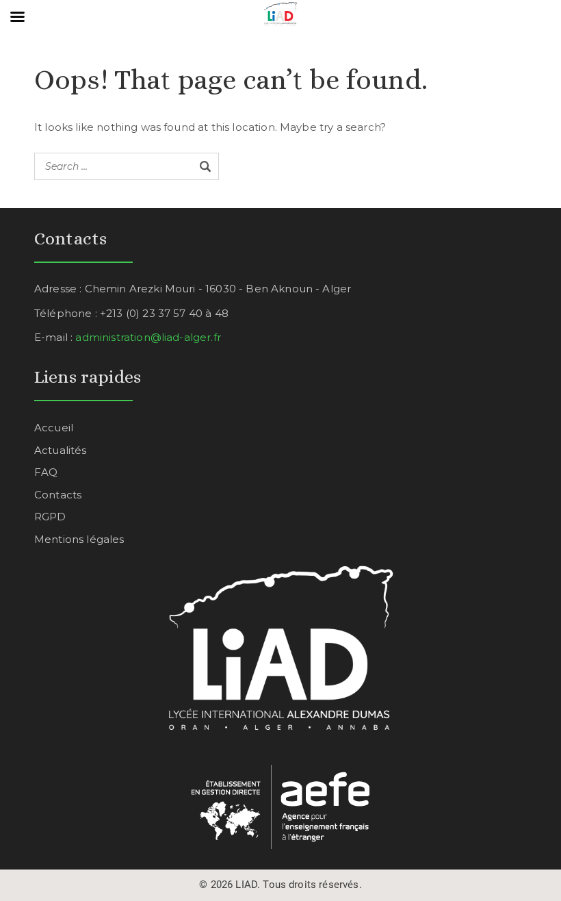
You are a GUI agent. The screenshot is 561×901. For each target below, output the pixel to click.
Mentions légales (79, 539)
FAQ (45, 472)
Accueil (53, 427)
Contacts (57, 494)
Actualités (60, 450)
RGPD (50, 516)
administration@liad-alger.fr (147, 337)
